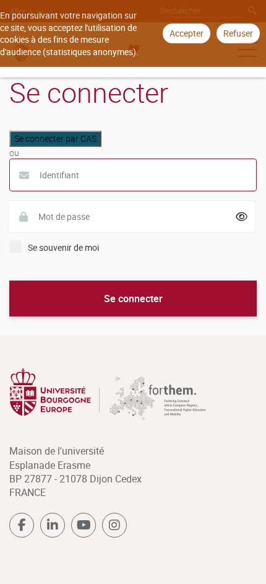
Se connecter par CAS (55, 138)
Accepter (186, 33)
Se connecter (133, 298)
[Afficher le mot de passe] (242, 216)
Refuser (238, 33)
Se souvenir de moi (63, 247)
